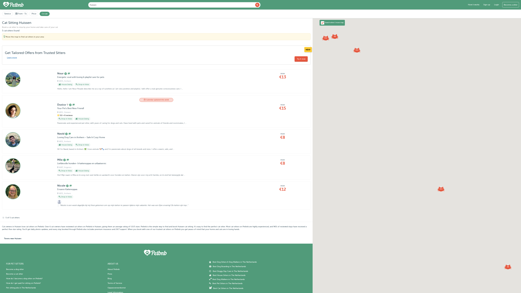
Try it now (301, 59)
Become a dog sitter (15, 269)
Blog (110, 279)
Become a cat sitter (14, 274)
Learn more (12, 58)
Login (496, 5)
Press (110, 274)
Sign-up (486, 5)
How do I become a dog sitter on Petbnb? (24, 279)
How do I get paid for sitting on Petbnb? (23, 283)
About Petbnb (114, 269)
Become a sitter (510, 5)
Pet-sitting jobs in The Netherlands (21, 288)
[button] (357, 50)
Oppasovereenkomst (117, 288)
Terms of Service (115, 283)
